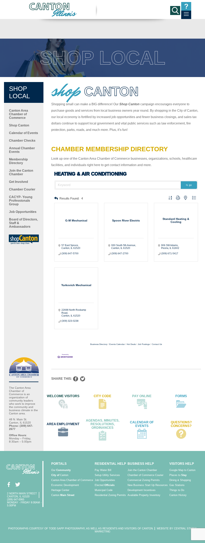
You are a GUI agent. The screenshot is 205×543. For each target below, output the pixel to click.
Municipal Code (104, 490)
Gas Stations (177, 485)
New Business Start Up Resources (148, 485)
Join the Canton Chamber (21, 172)
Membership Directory (18, 161)
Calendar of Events (23, 133)
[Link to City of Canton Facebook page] (8, 484)
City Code (102, 396)
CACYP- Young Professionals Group (20, 200)
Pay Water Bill (103, 470)
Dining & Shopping (180, 480)
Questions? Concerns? (181, 424)
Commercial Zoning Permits (144, 480)
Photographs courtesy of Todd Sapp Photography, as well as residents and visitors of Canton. (81, 528)
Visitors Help (181, 463)
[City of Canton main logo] (53, 9)
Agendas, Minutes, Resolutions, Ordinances (102, 424)
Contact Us (157, 344)
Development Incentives (142, 490)
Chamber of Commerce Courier (145, 475)
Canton (59, 475)
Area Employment (63, 424)
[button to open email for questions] (186, 6)
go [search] (190, 185)
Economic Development (65, 485)
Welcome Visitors (63, 396)
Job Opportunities (22, 211)
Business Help (141, 463)
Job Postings (144, 344)
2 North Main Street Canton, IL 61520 (22, 495)
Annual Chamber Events (22, 149)
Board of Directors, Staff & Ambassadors (23, 223)
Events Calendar (117, 344)
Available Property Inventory (144, 495)
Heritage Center (60, 490)
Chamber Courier (22, 189)
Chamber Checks (22, 140)
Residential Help (110, 463)
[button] (56, 198)
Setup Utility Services (107, 475)
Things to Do (176, 490)
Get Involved (18, 181)
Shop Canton (19, 125)
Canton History (178, 495)
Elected (105, 485)
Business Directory (98, 344)
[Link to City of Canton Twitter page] (17, 484)
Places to (178, 475)
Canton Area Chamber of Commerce (18, 114)
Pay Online (142, 396)
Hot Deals (131, 344)
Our (61, 470)
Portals (59, 463)
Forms (181, 396)
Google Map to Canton (182, 470)
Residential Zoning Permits (110, 495)
